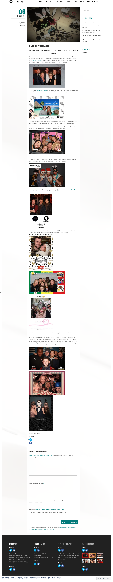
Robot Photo (18, 1)
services (60, 1)
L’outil (52, 1)
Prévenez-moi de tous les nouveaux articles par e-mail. (47, 517)
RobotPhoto (42, 1)
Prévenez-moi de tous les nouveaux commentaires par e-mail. (49, 512)
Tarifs (81, 1)
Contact (95, 1)
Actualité (23, 23)
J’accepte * (47, 509)
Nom (31, 476)
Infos (75, 1)
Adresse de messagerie (36, 483)
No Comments (22, 22)
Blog (88, 1)
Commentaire (33, 457)
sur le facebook (37, 60)
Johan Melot (22, 20)
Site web (31, 490)
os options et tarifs (40, 553)
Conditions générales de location (43, 557)
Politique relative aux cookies (54, 578)
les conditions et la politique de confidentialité (50, 509)
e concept (38, 555)
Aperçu (68, 1)
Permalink (23, 25)
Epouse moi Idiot (42, 90)
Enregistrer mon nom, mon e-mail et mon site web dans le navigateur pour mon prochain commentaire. (53, 501)
